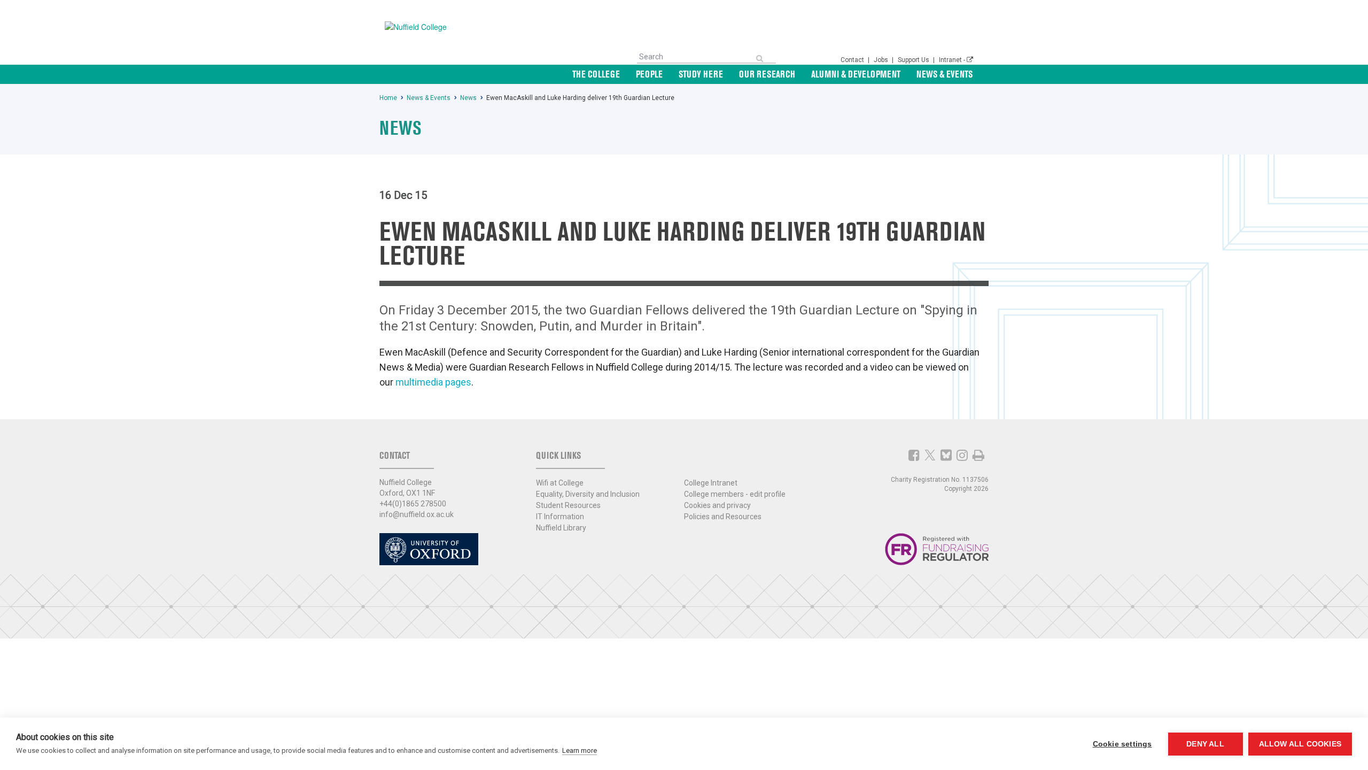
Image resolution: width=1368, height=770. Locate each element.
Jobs (882, 60)
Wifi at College (560, 483)
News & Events (944, 74)
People (649, 74)
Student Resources (568, 505)
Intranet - (953, 60)
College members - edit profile (735, 494)
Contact (853, 60)
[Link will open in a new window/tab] (914, 455)
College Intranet (710, 483)
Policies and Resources (722, 516)
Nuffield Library (561, 527)
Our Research (767, 74)
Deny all (1205, 744)
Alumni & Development (855, 74)
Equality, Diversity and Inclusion (588, 494)
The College (596, 74)
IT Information (560, 516)
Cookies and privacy (717, 505)
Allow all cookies (1300, 744)
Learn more (579, 750)
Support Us (914, 60)
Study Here (701, 74)
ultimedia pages (437, 382)
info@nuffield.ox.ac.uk (416, 514)
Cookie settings (1122, 744)
